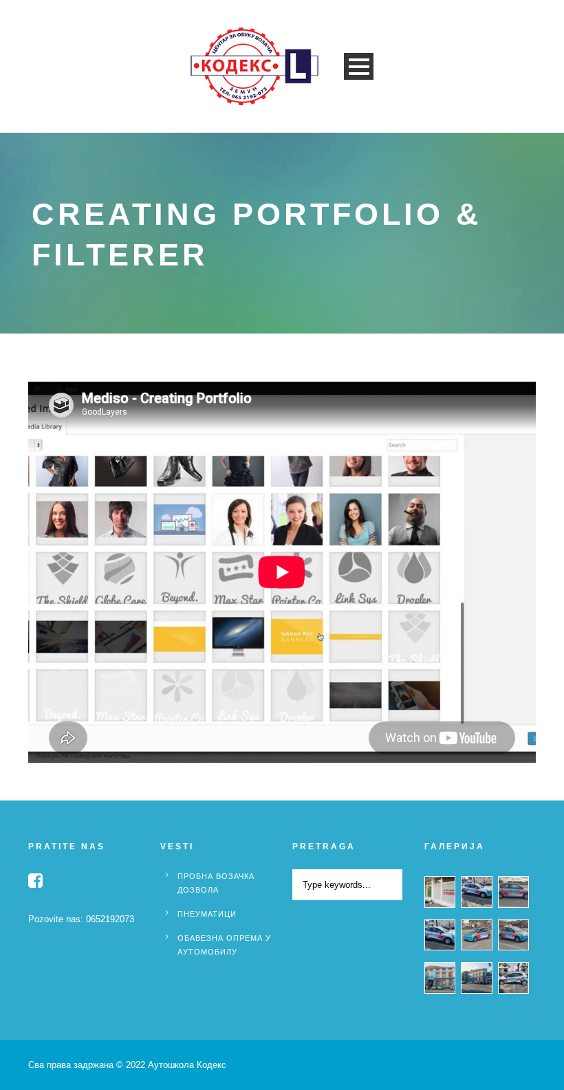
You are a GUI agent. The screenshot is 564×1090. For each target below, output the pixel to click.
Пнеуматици (207, 914)
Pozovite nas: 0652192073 (81, 919)
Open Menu (358, 66)
